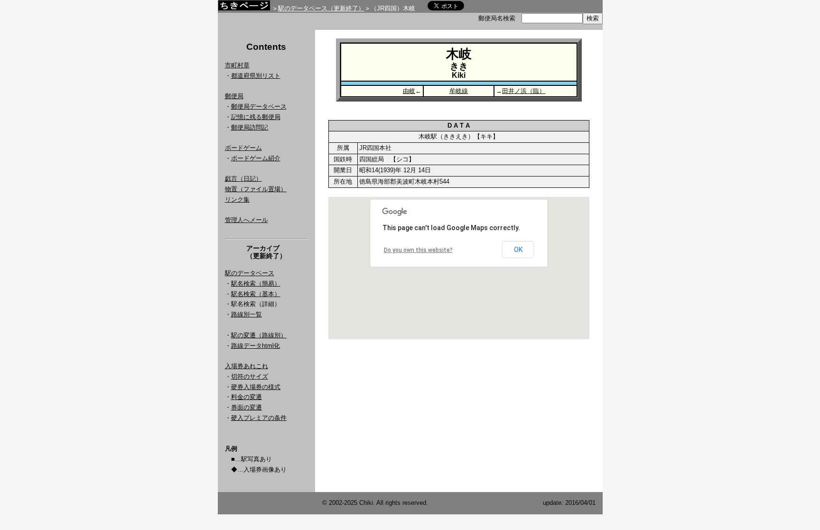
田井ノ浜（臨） (523, 90)
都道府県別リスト (255, 75)
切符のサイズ (249, 376)
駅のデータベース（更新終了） (321, 8)
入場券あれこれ (246, 366)
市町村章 (237, 65)
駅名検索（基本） (255, 294)
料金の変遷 (246, 396)
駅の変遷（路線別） (259, 335)
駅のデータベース (249, 273)
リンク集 (237, 199)
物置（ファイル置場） (256, 189)
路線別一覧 (246, 314)
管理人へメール (246, 219)
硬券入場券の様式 (255, 387)
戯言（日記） (243, 178)
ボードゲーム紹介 (255, 158)
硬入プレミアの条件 (259, 417)
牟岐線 (458, 90)
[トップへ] (244, 7)
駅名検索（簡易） (255, 283)
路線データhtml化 (255, 345)
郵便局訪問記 (249, 127)
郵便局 (234, 96)
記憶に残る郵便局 (255, 117)
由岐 (409, 90)
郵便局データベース (259, 106)
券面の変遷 (246, 407)
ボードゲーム (243, 147)
